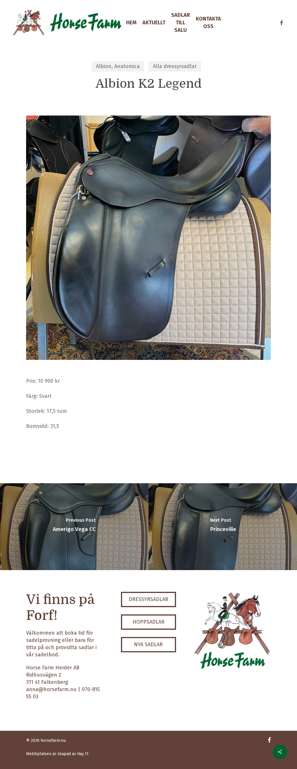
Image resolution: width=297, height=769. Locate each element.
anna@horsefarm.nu (51, 689)
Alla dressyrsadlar (175, 66)
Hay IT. (83, 753)
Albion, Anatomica (118, 66)
